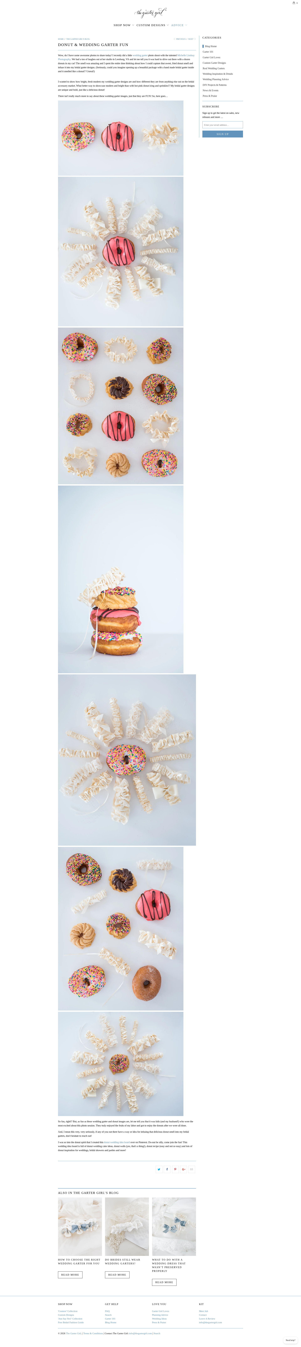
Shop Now (122, 25)
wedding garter (140, 55)
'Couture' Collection (67, 1311)
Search (108, 1315)
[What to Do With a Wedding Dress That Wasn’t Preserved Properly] (174, 1255)
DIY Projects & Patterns (215, 85)
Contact (203, 1315)
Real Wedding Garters (214, 68)
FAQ (107, 1311)
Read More (70, 1274)
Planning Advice (160, 1315)
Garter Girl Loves (211, 57)
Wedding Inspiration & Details (218, 73)
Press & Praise (210, 96)
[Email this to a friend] (191, 1169)
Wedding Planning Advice (216, 79)
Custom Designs (151, 25)
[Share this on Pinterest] (175, 1169)
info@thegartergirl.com (210, 1322)
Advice (177, 25)
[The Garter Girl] (150, 13)
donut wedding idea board (117, 1142)
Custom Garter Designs (214, 63)
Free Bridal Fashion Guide (71, 1322)
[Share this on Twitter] (159, 1169)
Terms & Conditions (93, 1333)
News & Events (210, 90)
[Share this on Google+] (183, 1169)
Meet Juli (203, 1311)
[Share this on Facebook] (167, 1169)
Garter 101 (208, 51)
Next (191, 39)
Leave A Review (207, 1318)
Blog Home (211, 46)
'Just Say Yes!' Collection (70, 1318)
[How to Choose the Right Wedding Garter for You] (80, 1255)
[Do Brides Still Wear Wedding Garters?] (127, 1255)
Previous (181, 39)
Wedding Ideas (159, 1318)
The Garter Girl (73, 1333)
